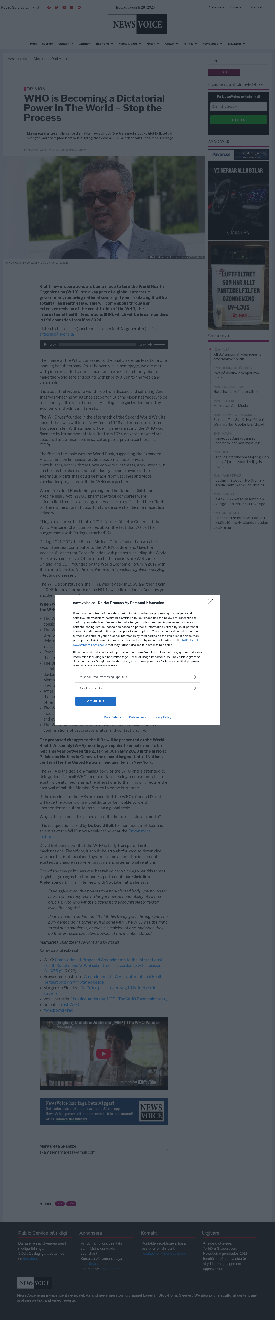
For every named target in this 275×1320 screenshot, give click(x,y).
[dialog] (137, 660)
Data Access (137, 717)
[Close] (212, 603)
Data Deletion (113, 717)
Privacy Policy (162, 717)
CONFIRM (95, 701)
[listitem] (137, 677)
